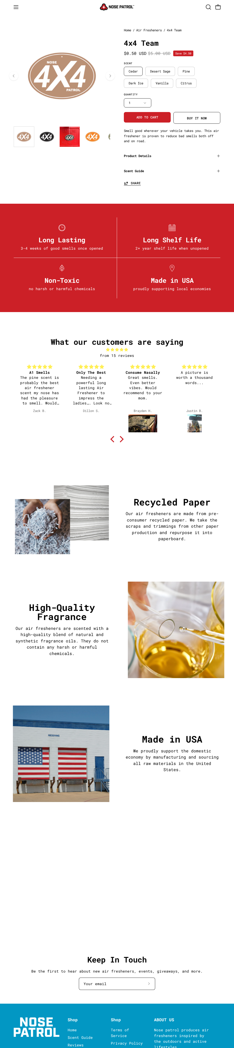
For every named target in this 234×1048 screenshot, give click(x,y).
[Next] (110, 75)
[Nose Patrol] (117, 7)
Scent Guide (134, 171)
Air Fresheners (149, 30)
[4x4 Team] (24, 136)
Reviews (76, 1045)
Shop (73, 1019)
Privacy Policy (127, 1043)
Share (136, 183)
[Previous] (13, 75)
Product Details (137, 156)
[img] (117, 350)
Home (127, 30)
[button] (208, 7)
